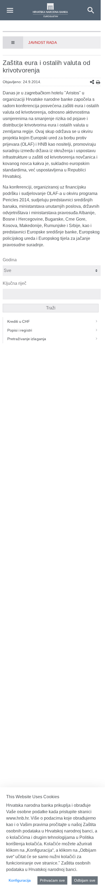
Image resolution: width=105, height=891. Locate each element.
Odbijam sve (84, 880)
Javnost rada (42, 42)
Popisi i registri (19, 330)
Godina (10, 260)
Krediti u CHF (18, 321)
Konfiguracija (20, 880)
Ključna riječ (14, 283)
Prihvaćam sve (52, 880)
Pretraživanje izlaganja (26, 339)
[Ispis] (98, 82)
